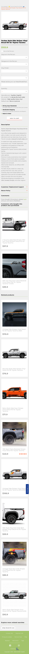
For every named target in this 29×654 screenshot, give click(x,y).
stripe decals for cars (8, 628)
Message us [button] (27, 489)
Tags (22, 640)
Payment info (19, 633)
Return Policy (5, 190)
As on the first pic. (9, 51)
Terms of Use (18, 637)
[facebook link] (10, 646)
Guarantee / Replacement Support (12, 187)
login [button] (25, 199)
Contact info (9, 633)
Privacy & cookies (7, 637)
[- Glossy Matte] (14, 71)
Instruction (15, 640)
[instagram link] (19, 646)
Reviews (7, 640)
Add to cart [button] (14, 118)
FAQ (25, 637)
